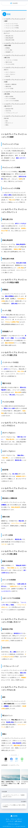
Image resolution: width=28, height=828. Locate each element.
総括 (7, 120)
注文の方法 (8, 110)
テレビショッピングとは (12, 23)
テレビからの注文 (10, 64)
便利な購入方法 (9, 35)
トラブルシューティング (12, 112)
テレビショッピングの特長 (12, 25)
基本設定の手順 (9, 108)
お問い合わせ (18, 821)
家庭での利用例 (9, 96)
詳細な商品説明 (9, 37)
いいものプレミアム (14, 765)
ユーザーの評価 (9, 88)
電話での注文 (9, 62)
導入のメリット (9, 122)
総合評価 (8, 76)
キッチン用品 (9, 50)
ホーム (7, 819)
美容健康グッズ (9, 52)
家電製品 (8, 48)
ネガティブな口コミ (10, 74)
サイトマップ (9, 821)
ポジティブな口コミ (10, 72)
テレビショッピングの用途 (12, 27)
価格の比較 (8, 86)
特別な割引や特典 (10, 40)
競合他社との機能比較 (11, 84)
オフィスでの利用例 (10, 98)
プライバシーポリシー (16, 819)
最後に (7, 125)
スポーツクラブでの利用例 (12, 100)
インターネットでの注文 (12, 60)
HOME (15, 816)
